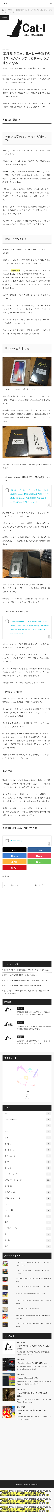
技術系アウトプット (27, 1228)
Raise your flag (16, 841)
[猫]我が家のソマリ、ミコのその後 (27, 1308)
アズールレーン (27, 1156)
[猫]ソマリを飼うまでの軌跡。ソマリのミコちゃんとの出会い (26, 970)
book (27, 1114)
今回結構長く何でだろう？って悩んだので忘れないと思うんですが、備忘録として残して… (34, 1383)
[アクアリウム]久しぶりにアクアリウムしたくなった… (34, 1347)
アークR (27, 1168)
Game (27, 1132)
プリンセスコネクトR (27, 1198)
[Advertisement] (27, 907)
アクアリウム (27, 1150)
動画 (27, 1222)
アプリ (27, 1162)
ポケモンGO (27, 1210)
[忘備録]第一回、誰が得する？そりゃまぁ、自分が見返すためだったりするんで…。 (34, 1042)
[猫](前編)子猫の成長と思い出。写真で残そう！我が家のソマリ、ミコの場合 (26, 992)
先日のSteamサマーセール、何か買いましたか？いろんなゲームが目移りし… (34, 1418)
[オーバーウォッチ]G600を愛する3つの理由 (30, 1293)
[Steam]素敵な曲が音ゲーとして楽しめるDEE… (32, 1394)
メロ (27, 1091)
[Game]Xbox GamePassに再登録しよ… (32, 1363)
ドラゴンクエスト (27, 1192)
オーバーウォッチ (27, 1174)
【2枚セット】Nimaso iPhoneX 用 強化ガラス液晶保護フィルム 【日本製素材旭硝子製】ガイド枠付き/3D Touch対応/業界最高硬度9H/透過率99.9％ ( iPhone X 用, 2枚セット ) (29, 496)
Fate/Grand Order (27, 1120)
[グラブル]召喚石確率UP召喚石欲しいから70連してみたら (25, 980)
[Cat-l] (23, 3)
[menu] (50, 3)
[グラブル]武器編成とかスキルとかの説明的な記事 (22, 985)
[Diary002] (27, 386)
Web (27, 1138)
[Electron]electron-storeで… (27, 1378)
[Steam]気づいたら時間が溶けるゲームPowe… (31, 1411)
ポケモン (27, 1204)
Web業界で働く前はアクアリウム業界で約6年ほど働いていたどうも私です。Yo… (34, 1353)
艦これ (27, 1240)
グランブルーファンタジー (27, 1180)
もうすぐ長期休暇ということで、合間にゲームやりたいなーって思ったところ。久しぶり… (34, 1368)
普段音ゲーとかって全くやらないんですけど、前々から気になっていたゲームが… (34, 1401)
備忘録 (5, 17)
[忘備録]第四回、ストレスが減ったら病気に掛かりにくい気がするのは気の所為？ (34, 1013)
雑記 (27, 1246)
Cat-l (25, 1484)
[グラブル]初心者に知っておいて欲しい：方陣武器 (32, 1286)
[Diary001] (27, 457)
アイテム (27, 1144)
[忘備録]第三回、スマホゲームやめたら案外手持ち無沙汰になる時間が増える (34, 1027)
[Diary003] (27, 578)
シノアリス (27, 1186)
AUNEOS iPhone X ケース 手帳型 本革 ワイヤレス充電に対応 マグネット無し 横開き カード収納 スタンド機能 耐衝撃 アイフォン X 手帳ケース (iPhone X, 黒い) (29, 628)
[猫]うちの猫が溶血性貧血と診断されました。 (21, 975)
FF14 (27, 1126)
